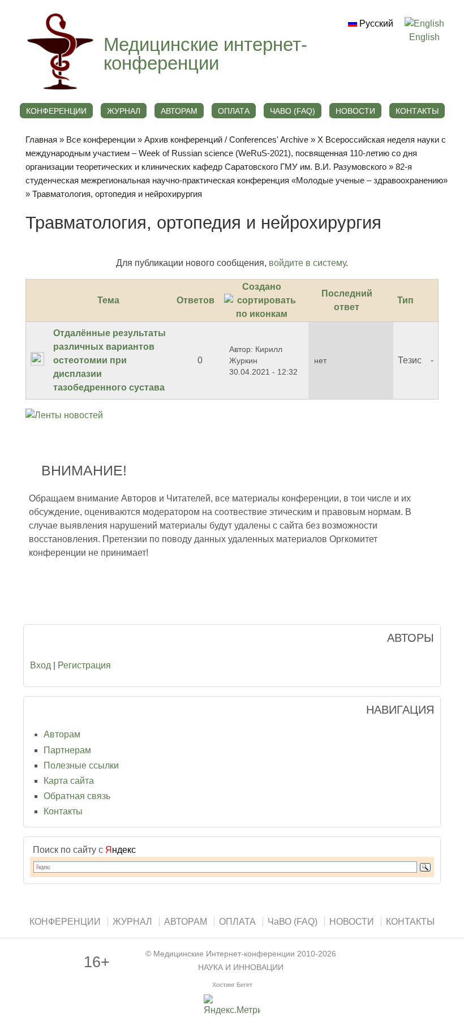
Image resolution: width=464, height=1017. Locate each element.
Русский (375, 23)
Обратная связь (77, 796)
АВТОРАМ (179, 110)
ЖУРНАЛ (123, 110)
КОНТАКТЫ (417, 110)
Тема (108, 300)
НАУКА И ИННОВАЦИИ (240, 967)
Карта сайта (69, 781)
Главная (41, 139)
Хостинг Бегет (232, 984)
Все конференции (100, 139)
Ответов (195, 300)
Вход (40, 665)
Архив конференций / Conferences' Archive (226, 139)
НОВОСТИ (355, 110)
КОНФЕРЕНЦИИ (56, 110)
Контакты (63, 811)
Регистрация (84, 665)
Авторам (62, 734)
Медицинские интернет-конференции (205, 54)
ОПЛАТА (234, 110)
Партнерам (67, 750)
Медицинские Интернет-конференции (224, 954)
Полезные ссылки (81, 765)
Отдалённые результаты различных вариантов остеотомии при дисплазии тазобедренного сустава (109, 360)
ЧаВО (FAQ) (292, 110)
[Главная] (59, 90)
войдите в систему (307, 263)
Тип (405, 300)
